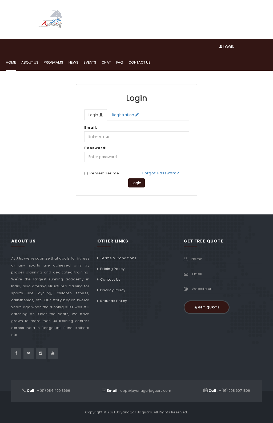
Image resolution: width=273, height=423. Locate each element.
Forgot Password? (160, 173)
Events (90, 62)
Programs (53, 62)
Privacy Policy (113, 290)
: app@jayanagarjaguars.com (139, 390)
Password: (95, 148)
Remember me (104, 173)
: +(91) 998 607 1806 (229, 390)
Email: (90, 127)
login (228, 46)
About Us (29, 62)
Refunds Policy (113, 300)
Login (94, 115)
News (73, 62)
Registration (123, 115)
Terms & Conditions (118, 258)
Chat (106, 62)
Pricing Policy (112, 268)
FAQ (119, 62)
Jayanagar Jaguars (134, 412)
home (11, 62)
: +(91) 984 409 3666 (48, 390)
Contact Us (110, 279)
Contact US (140, 62)
